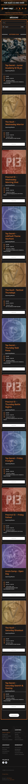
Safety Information (6, 736)
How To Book (5, 737)
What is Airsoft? (6, 747)
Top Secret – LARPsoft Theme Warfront (12, 236)
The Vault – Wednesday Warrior (14, 123)
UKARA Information (19, 754)
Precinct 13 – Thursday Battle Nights (12, 404)
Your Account (18, 747)
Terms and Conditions (7, 739)
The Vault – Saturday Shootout (14, 629)
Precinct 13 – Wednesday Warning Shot (11, 179)
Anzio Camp (17, 732)
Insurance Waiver (19, 752)
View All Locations (19, 739)
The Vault (17, 736)
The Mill (16, 734)
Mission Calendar (6, 732)
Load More (14, 715)
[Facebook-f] (3, 762)
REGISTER (14, 144)
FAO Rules (4, 749)
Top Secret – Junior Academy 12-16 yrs (14, 66)
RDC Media (9, 778)
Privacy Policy (5, 774)
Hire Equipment (5, 751)
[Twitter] (6, 762)
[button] (25, 8)
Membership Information (18, 750)
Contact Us (4, 753)
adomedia (12, 779)
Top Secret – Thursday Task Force (12, 348)
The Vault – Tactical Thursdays (14, 291)
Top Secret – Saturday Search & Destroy (14, 685)
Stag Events (5, 734)
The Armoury (18, 737)
